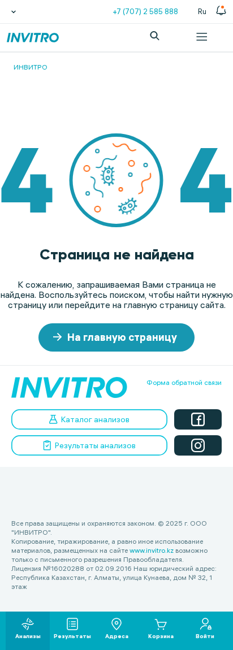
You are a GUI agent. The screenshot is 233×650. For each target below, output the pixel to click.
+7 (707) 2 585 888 (145, 11)
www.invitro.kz (152, 550)
